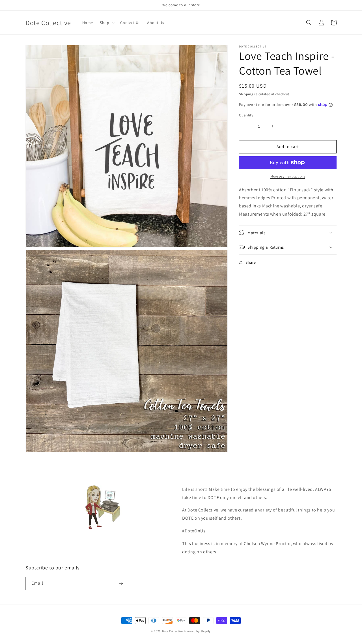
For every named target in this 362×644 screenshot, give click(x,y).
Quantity (246, 114)
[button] (106, 23)
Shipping (246, 94)
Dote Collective (172, 631)
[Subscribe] (121, 583)
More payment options (287, 176)
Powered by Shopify (197, 631)
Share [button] (250, 261)
